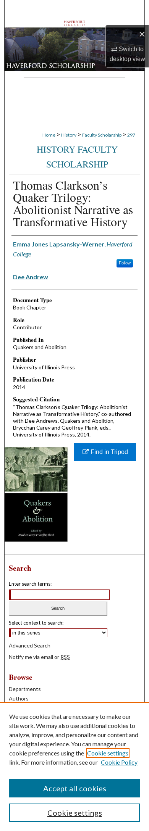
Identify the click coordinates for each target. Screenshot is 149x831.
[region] (74, 766)
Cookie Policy (119, 762)
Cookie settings (107, 753)
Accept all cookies (74, 788)
